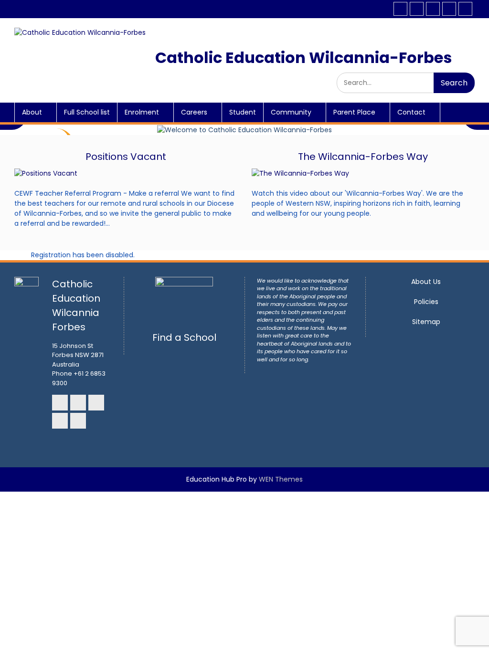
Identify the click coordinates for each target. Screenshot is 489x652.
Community (291, 112)
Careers (194, 112)
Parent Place (354, 112)
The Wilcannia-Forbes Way (363, 156)
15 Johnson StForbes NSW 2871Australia (78, 355)
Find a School (184, 337)
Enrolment (142, 112)
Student (242, 112)
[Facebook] (400, 9)
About (32, 112)
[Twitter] (465, 9)
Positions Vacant (125, 156)
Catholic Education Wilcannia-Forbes (303, 57)
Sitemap (426, 321)
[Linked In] (433, 9)
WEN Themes (281, 479)
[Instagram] (417, 9)
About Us (426, 281)
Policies (426, 301)
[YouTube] (449, 9)
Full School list (87, 112)
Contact (411, 112)
